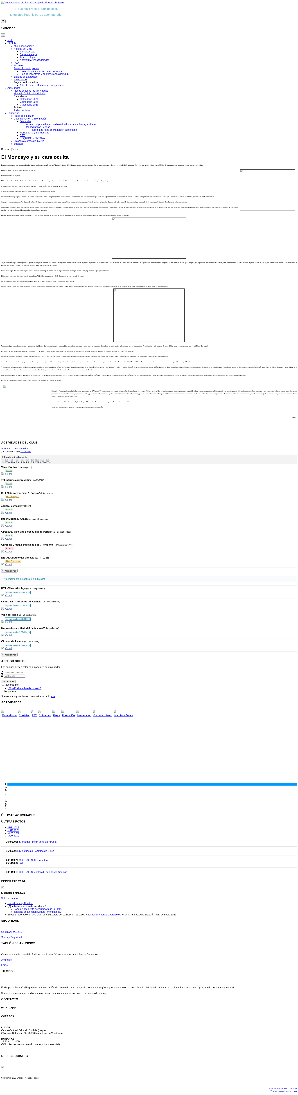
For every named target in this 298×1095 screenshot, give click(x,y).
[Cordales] (7, 461)
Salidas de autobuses (26, 76)
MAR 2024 (13, 830)
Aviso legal (274, 1088)
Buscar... (6, 149)
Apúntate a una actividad (15, 448)
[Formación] (23, 461)
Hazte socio (20, 79)
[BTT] (18, 461)
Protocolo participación (26, 68)
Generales (25, 121)
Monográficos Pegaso (38, 127)
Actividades (13, 88)
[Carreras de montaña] (28, 461)
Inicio (10, 40)
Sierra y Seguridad (11, 937)
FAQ (16, 62)
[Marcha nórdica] (43, 461)
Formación (13, 113)
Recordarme (11, 684)
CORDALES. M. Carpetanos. (35, 860)
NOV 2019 (13, 836)
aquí (53, 696)
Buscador (19, 143)
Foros (4, 965)
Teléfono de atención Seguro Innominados (37, 911)
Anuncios (6, 959)
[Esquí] (38, 461)
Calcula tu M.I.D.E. (11, 932)
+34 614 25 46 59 (10, 1010)
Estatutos (19, 65)
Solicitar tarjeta (9, 898)
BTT (22, 135)
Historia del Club (23, 48)
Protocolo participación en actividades (41, 71)
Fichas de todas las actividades (31, 90)
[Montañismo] (13, 461)
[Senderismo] (33, 461)
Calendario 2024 (29, 99)
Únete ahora (25, 451)
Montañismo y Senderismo (34, 132)
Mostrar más (10, 571)
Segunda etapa (28, 54)
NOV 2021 (13, 833)
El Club (11, 43)
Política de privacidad (288, 1088)
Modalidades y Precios (20, 903)
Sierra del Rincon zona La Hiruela (37, 841)
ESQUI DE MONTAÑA (32, 138)
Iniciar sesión (8, 681)
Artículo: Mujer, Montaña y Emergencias (41, 85)
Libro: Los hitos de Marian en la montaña (54, 129)
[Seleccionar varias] (3, 460)
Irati (21, 863)
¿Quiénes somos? (24, 46)
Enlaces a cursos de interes (29, 141)
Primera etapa (27, 51)
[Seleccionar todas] (3, 462)
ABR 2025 (13, 827)
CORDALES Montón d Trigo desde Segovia (43, 872)
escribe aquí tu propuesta (121, 993)
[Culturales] (48, 461)
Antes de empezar (24, 116)
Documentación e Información (30, 118)
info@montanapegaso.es (15, 1019)
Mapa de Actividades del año (29, 93)
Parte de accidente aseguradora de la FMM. (38, 909)
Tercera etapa (27, 57)
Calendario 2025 (29, 102)
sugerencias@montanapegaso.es (19, 1022)
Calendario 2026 (29, 104)
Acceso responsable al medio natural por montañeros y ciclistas (61, 124)
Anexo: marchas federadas (34, 60)
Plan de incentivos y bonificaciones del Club (44, 74)
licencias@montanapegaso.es (104, 914)
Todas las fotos (22, 110)
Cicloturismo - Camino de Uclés (36, 851)
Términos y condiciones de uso (284, 1091)
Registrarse (10, 691)
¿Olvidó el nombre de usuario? (24, 688)
